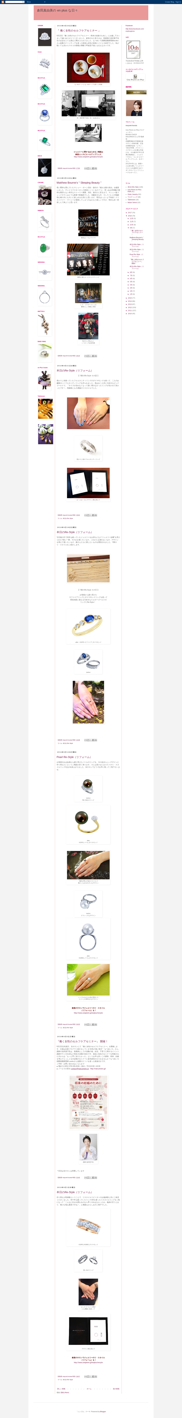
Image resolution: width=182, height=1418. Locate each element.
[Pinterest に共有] (95, 168)
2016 (130, 216)
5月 (131, 282)
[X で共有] (90, 168)
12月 (132, 218)
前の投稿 (116, 1389)
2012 (130, 307)
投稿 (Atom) (65, 1392)
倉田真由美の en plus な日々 (56, 10)
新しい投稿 (61, 1389)
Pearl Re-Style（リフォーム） (74, 757)
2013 (130, 304)
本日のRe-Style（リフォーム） (75, 370)
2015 (130, 298)
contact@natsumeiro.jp (80, 1069)
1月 (131, 294)
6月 (131, 279)
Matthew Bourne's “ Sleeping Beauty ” (79, 182)
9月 (131, 228)
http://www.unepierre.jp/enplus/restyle (88, 157)
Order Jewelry (133, 194)
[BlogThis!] (88, 168)
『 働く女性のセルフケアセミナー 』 (79, 30)
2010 (130, 314)
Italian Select (132, 202)
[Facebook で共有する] (93, 168)
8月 (131, 272)
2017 (130, 213)
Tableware (131, 200)
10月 (132, 225)
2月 (131, 291)
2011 (130, 310)
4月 (131, 285)
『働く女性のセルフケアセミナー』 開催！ (82, 1041)
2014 (130, 301)
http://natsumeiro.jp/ (98, 1069)
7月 (131, 275)
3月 (131, 288)
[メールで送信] (85, 168)
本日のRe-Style (68, 518)
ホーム (89, 1389)
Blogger (103, 1412)
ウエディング (132, 197)
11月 (132, 221)
